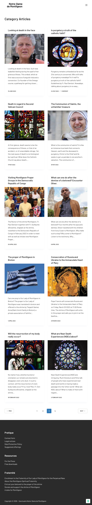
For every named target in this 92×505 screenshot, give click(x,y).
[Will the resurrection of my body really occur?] (24, 355)
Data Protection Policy (13, 444)
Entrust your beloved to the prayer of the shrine (23, 484)
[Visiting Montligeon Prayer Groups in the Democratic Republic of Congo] (24, 202)
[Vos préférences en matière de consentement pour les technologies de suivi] (88, 501)
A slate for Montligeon (13, 490)
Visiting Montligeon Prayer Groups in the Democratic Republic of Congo (21, 180)
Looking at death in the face (21, 30)
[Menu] (86, 5)
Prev (10, 411)
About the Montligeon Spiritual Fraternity (21, 481)
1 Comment (64, 91)
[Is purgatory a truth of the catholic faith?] (67, 52)
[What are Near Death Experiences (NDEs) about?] (67, 355)
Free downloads (11, 464)
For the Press (10, 461)
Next (81, 411)
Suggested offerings (13, 447)
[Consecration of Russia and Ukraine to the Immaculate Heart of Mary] (67, 281)
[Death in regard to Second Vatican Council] (24, 125)
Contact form (10, 438)
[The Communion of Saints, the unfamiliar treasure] (67, 125)
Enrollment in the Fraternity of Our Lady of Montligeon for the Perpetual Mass (35, 478)
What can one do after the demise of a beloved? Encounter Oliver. (67, 180)
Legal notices (10, 441)
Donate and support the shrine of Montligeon (22, 487)
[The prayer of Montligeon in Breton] (24, 278)
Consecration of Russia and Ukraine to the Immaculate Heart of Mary (67, 260)
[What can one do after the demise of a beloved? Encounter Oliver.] (67, 202)
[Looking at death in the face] (24, 49)
